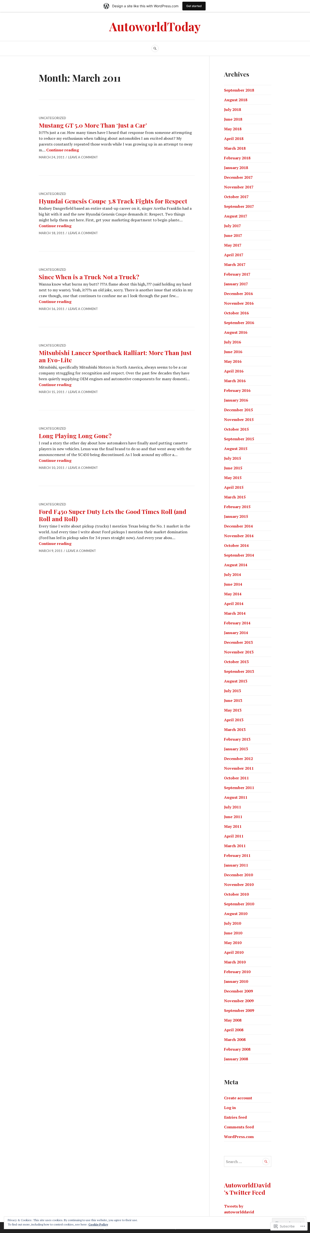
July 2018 (232, 109)
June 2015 (233, 468)
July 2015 (232, 458)
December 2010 (238, 874)
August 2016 (235, 332)
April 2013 (233, 719)
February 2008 (237, 1049)
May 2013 (232, 710)
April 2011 (233, 836)
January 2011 (236, 865)
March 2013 (235, 729)
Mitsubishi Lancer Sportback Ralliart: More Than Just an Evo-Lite (115, 356)
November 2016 (239, 303)
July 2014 (232, 574)
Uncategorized (52, 118)
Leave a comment (83, 157)
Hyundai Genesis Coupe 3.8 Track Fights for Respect (113, 201)
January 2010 (236, 981)
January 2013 (236, 749)
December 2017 (238, 177)
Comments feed (239, 1127)
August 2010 (235, 913)
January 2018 (236, 167)
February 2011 (237, 855)
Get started (194, 6)
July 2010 (232, 923)
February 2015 (237, 506)
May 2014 (232, 594)
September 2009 (239, 1010)
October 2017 (236, 196)
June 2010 (233, 933)
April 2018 (233, 138)
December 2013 (238, 642)
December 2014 (238, 526)
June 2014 (233, 584)
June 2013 (233, 700)
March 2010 (235, 962)
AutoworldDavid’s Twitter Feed (247, 1188)
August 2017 (235, 216)
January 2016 (236, 400)
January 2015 (236, 516)
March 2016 (235, 380)
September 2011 (239, 787)
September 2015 (239, 439)
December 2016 (238, 293)
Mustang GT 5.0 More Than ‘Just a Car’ (93, 125)
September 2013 (239, 671)
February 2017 (237, 274)
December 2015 (238, 409)
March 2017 (235, 264)
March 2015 (235, 497)
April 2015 (233, 487)
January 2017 (236, 284)
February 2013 (237, 739)
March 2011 (235, 845)
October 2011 (236, 778)
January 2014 (236, 632)
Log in (230, 1107)
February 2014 (237, 623)
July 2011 (232, 807)
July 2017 (232, 225)
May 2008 (232, 1020)
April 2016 (233, 371)
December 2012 (238, 758)
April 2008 (233, 1029)
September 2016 (239, 322)
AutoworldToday (155, 26)
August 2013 (235, 681)
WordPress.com (239, 1136)
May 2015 (232, 477)
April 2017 (233, 254)
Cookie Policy (98, 1224)
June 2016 (233, 351)
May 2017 (232, 245)
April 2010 (233, 952)
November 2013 (239, 652)
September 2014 (239, 555)
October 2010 (236, 894)
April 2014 (233, 603)
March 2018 (235, 148)
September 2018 (239, 90)
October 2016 (236, 313)
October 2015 (236, 429)
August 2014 (235, 564)
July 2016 (232, 342)
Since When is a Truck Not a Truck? (89, 277)
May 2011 (232, 826)
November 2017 (239, 187)
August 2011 (235, 797)
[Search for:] (247, 1161)
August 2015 (235, 448)
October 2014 (236, 545)
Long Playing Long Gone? (75, 436)
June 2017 (233, 235)
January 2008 (236, 1059)
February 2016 (237, 390)
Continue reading (62, 150)
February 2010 (237, 971)
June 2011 (233, 816)
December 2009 (238, 991)
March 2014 (235, 613)
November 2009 (239, 1000)
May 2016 (232, 361)
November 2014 (239, 535)
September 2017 (239, 206)
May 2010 (232, 942)
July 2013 (232, 690)
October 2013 (236, 661)
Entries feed (235, 1117)
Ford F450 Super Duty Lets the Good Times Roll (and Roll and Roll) (112, 515)
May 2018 (232, 129)
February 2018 (237, 158)
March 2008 (235, 1039)
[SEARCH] (155, 48)
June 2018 (233, 119)
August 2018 (235, 99)
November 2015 (239, 419)
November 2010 (239, 884)
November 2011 (239, 768)
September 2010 (239, 904)
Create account (238, 1098)
